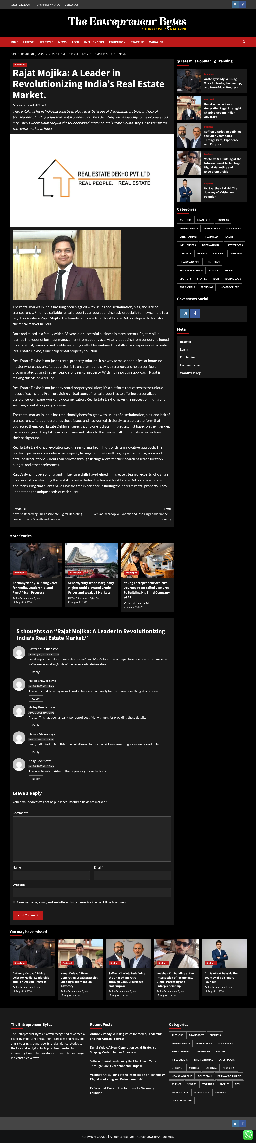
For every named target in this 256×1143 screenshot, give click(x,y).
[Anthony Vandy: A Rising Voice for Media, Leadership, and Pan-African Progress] (36, 560)
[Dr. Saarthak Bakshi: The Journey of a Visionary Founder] (189, 189)
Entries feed (188, 357)
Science (214, 270)
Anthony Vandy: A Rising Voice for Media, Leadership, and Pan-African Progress (35, 588)
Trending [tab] (224, 61)
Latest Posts (235, 245)
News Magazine (190, 261)
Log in (184, 349)
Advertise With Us (48, 4)
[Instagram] (235, 4)
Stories (202, 278)
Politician (213, 261)
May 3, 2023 (33, 104)
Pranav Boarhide (191, 270)
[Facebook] (242, 4)
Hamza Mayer (38, 734)
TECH (75, 42)
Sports (228, 270)
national (219, 253)
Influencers (188, 245)
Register (185, 341)
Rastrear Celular (40, 649)
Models (202, 253)
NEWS (62, 42)
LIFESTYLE (46, 42)
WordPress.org (190, 373)
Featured (209, 99)
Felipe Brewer (38, 680)
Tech (216, 278)
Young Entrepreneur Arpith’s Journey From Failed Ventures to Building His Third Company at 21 (147, 590)
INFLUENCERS (94, 42)
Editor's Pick (212, 228)
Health (228, 236)
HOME (14, 42)
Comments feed (191, 365)
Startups (185, 278)
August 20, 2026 (135, 607)
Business (208, 127)
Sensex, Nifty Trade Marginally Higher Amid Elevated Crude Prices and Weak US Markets (91, 588)
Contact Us (71, 4)
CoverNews (145, 1136)
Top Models (187, 287)
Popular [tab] (203, 61)
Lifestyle (185, 253)
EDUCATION (117, 42)
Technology (233, 278)
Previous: (47, 514)
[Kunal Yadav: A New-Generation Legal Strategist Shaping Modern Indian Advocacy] (189, 107)
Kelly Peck (36, 761)
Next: (132, 514)
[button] (244, 42)
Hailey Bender (38, 707)
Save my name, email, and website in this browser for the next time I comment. (72, 902)
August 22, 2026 (72, 995)
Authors (185, 219)
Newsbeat (237, 253)
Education (233, 228)
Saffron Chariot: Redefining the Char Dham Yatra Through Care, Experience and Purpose (222, 138)
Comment (20, 813)
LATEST (28, 42)
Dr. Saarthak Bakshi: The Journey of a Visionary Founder (220, 192)
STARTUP (137, 42)
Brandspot (20, 64)
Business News (189, 228)
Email (98, 867)
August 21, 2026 (79, 602)
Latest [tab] (186, 61)
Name (18, 867)
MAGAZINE (156, 42)
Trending (207, 287)
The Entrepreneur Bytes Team (86, 598)
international (211, 245)
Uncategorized (229, 287)
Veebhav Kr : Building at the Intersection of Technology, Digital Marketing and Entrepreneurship (222, 165)
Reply (36, 672)
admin (19, 104)
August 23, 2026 (24, 602)
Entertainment (190, 236)
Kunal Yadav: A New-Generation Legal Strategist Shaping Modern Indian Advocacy (222, 110)
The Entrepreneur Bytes (28, 598)
